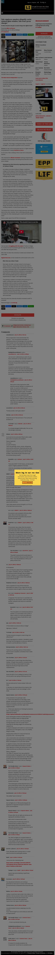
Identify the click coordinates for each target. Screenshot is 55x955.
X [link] (39, 471)
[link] (27, 471)
